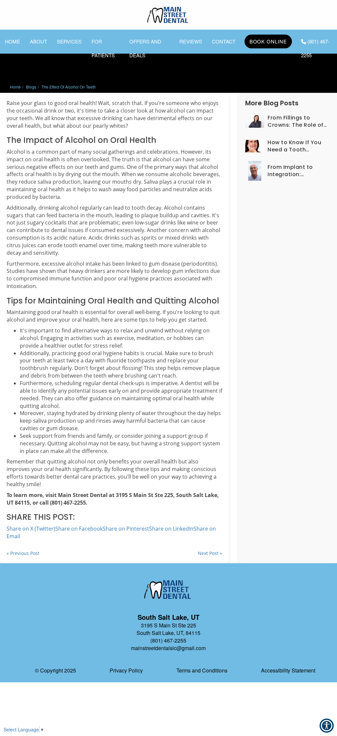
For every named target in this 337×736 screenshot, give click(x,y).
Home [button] (12, 41)
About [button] (38, 41)
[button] (287, 121)
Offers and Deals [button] (145, 43)
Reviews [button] (190, 41)
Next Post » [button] (210, 553)
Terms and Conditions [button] (201, 670)
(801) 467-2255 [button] (315, 43)
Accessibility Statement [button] (288, 670)
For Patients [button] (103, 43)
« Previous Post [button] (23, 553)
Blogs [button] (31, 87)
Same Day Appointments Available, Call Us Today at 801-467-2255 (271, 10)
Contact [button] (223, 41)
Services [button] (69, 41)
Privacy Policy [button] (126, 670)
